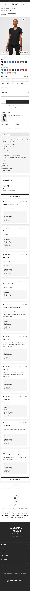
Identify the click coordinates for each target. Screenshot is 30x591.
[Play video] (23, 19)
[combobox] (3, 102)
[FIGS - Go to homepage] (15, 4)
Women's (3, 8)
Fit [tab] (15, 134)
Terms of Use (11, 575)
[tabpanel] (15, 154)
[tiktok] (13, 537)
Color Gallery (26, 56)
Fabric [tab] (24, 134)
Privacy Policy (18, 575)
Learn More (26, 92)
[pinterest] (20, 537)
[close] (29, 1)
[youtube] (17, 537)
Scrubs (7, 8)
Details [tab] (5, 134)
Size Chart (26, 76)
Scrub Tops (13, 8)
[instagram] (9, 537)
